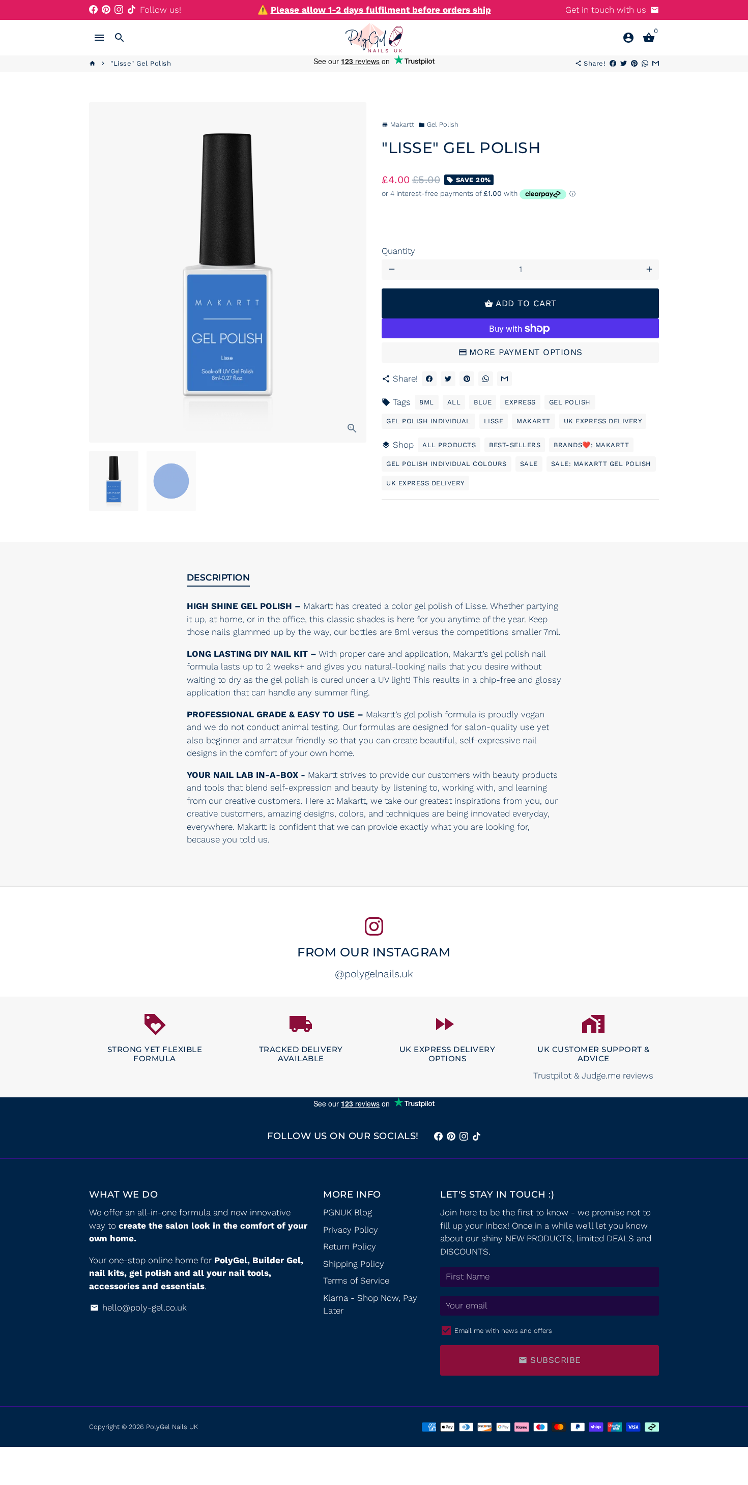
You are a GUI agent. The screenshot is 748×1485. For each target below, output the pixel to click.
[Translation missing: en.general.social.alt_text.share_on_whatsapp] (485, 378)
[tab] (218, 579)
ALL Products (449, 445)
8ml (426, 402)
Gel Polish (438, 124)
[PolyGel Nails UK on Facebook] (93, 10)
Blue (483, 402)
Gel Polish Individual (428, 421)
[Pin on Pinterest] (466, 378)
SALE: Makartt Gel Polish (601, 464)
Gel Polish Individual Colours (446, 464)
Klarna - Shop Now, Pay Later (370, 1304)
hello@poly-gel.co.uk (138, 1307)
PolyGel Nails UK (172, 1427)
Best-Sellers (514, 445)
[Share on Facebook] (429, 378)
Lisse (494, 421)
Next (352, 272)
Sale (529, 464)
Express (520, 402)
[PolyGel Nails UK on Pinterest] (106, 10)
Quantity (398, 251)
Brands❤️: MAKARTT (591, 445)
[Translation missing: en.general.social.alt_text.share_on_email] (504, 378)
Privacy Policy (350, 1230)
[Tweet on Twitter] (448, 378)
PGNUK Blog (347, 1212)
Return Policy (349, 1246)
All (454, 402)
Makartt (533, 421)
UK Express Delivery (603, 421)
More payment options (526, 352)
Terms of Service (356, 1280)
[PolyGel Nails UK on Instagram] (118, 10)
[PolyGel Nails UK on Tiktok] (131, 10)
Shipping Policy (353, 1264)
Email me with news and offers (503, 1330)
